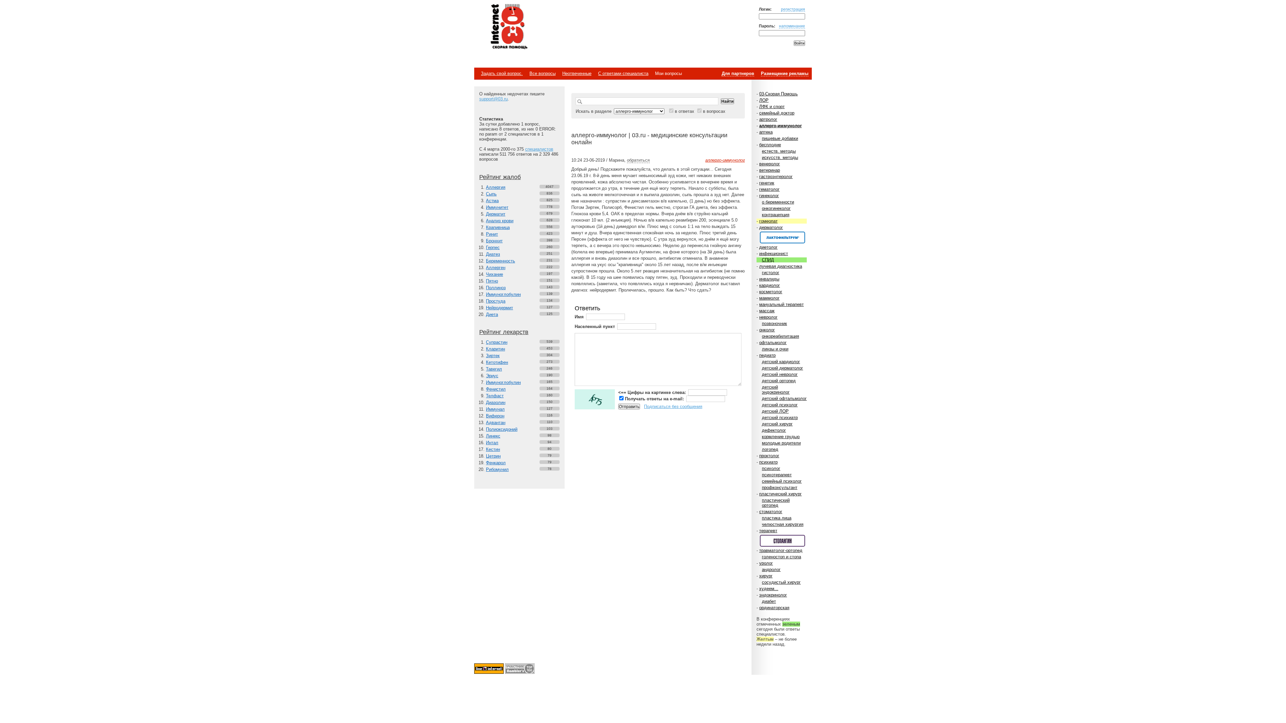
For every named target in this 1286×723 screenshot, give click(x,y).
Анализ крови (499, 220)
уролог (766, 563)
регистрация (793, 9)
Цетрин (493, 456)
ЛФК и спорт (772, 106)
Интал (492, 442)
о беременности (778, 202)
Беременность (500, 260)
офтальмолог (773, 342)
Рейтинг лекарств (503, 332)
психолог (771, 468)
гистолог (770, 272)
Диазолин (495, 402)
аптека (766, 132)
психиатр (768, 462)
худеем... (768, 588)
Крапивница (498, 227)
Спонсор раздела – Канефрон (782, 237)
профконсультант (779, 487)
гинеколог (769, 195)
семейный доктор (776, 112)
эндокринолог (773, 594)
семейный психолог (782, 481)
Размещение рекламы (784, 73)
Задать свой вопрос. (502, 73)
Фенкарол (496, 462)
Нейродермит (499, 307)
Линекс (493, 435)
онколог (767, 329)
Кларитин (495, 348)
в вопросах (714, 111)
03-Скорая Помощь (778, 93)
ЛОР (764, 100)
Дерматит (495, 214)
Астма (492, 200)
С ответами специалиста (623, 73)
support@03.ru (493, 98)
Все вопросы (542, 73)
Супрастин (496, 342)
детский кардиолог (781, 361)
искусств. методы (780, 157)
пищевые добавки (780, 138)
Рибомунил (497, 469)
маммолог (769, 298)
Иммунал (495, 409)
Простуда (495, 301)
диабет (769, 601)
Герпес (493, 247)
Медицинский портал (508, 27)
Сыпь (491, 193)
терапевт (768, 530)
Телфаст (495, 395)
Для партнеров (738, 73)
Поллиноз (496, 287)
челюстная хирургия (782, 524)
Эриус (492, 375)
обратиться (638, 160)
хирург (766, 575)
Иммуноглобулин (503, 294)
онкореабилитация (780, 336)
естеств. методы (779, 151)
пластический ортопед (776, 503)
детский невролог (780, 374)
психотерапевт (777, 474)
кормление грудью (781, 436)
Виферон (495, 415)
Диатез (493, 254)
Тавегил (494, 369)
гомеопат (768, 221)
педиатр (767, 355)
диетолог (768, 247)
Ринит (492, 234)
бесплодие (770, 144)
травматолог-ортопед (780, 550)
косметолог (770, 291)
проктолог (769, 455)
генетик (766, 182)
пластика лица (776, 517)
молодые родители (781, 443)
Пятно (492, 281)
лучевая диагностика (780, 266)
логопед (770, 449)
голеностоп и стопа (781, 556)
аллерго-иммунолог (780, 125)
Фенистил (496, 389)
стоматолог (770, 511)
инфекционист (773, 253)
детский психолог (780, 404)
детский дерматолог (782, 368)
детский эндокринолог (776, 390)
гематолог (769, 189)
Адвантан (495, 422)
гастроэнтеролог (776, 176)
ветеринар (769, 170)
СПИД (768, 259)
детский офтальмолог (784, 398)
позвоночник (774, 323)
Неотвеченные (576, 73)
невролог (768, 317)
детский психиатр (780, 417)
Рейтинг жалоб (500, 177)
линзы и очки (775, 348)
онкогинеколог (776, 208)
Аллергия (495, 187)
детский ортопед (779, 380)
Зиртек (493, 355)
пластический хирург (780, 493)
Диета (492, 314)
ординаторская (774, 607)
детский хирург (777, 423)
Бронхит (494, 240)
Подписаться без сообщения (673, 406)
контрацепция (775, 214)
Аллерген (495, 267)
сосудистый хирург (781, 582)
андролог (771, 569)
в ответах (684, 111)
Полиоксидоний (501, 429)
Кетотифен (497, 362)
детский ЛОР (775, 411)
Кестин (493, 449)
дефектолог (774, 430)
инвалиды (769, 279)
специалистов (539, 149)
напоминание (792, 26)
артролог (768, 119)
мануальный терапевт (781, 304)
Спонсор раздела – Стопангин (782, 541)
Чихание (494, 274)
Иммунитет (497, 207)
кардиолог (769, 285)
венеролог (769, 163)
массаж (767, 310)
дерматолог (771, 227)
